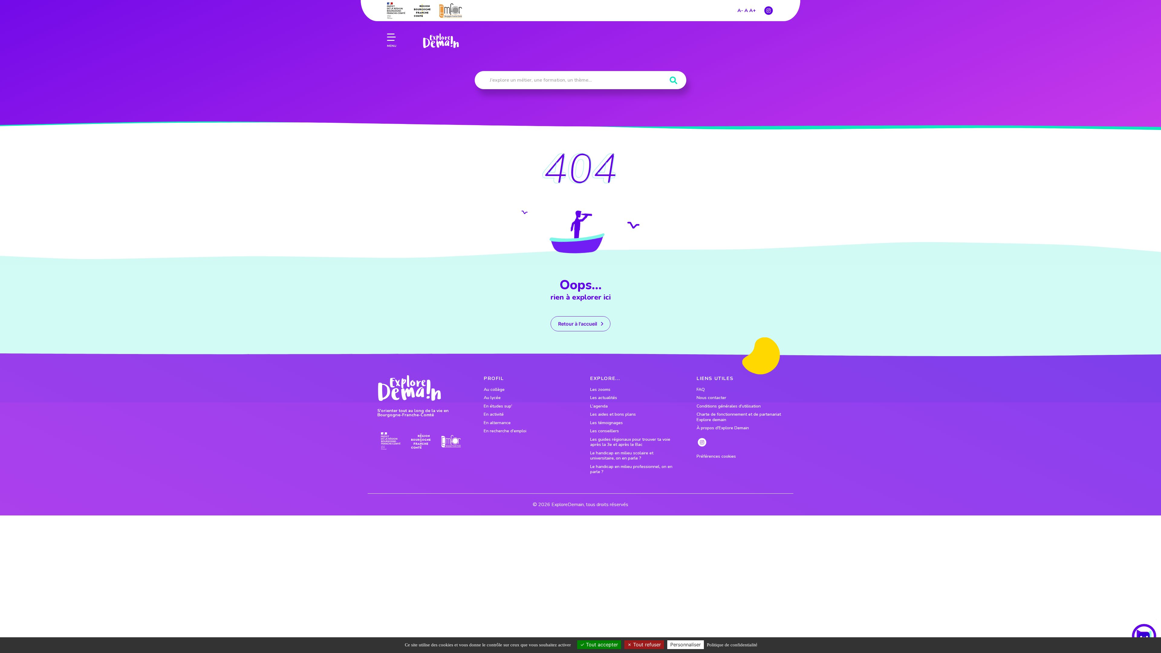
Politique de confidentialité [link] (732, 644)
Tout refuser (646, 645)
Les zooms (600, 389)
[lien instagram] (768, 10)
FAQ (701, 389)
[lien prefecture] (396, 10)
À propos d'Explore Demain (723, 428)
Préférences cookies (716, 456)
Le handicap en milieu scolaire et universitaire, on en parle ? (621, 455)
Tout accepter (601, 645)
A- (740, 10)
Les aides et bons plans (613, 414)
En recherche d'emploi (505, 431)
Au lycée (492, 398)
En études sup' (498, 406)
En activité (494, 414)
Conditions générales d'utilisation (729, 406)
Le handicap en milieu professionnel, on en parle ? (631, 469)
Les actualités (603, 398)
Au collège (494, 389)
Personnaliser (685, 645)
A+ (752, 10)
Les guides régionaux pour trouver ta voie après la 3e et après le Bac (630, 442)
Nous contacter (711, 398)
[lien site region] (422, 10)
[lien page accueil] (441, 40)
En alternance (497, 423)
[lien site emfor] (450, 10)
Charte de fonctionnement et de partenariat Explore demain (739, 417)
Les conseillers (604, 431)
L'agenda (599, 406)
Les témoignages (606, 423)
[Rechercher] (673, 80)
